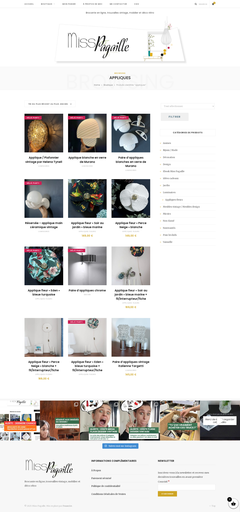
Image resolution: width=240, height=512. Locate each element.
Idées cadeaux (171, 178)
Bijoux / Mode (170, 150)
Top (213, 506)
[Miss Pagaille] (120, 40)
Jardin (166, 185)
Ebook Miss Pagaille (173, 171)
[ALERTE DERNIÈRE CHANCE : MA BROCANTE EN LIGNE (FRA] (20, 421)
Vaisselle (167, 242)
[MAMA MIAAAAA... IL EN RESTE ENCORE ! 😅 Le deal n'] (100, 421)
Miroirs (167, 213)
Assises (167, 143)
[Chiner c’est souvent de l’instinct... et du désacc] (180, 421)
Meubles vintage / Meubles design (181, 206)
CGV (136, 4)
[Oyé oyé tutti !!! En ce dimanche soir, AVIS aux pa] (60, 421)
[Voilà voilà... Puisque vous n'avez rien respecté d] (220, 421)
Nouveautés (169, 228)
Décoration (169, 157)
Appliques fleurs (87, 231)
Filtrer (175, 117)
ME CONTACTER (118, 4)
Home (97, 85)
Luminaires (43, 166)
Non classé (168, 220)
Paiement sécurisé (101, 478)
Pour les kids (170, 235)
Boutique (108, 85)
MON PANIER (69, 4)
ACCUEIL (29, 4)
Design (87, 294)
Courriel (164, 481)
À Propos (96, 470)
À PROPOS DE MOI (92, 4)
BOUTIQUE (46, 4)
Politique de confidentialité (105, 486)
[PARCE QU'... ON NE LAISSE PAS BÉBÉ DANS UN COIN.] (140, 421)
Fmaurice (67, 506)
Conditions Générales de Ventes (108, 494)
